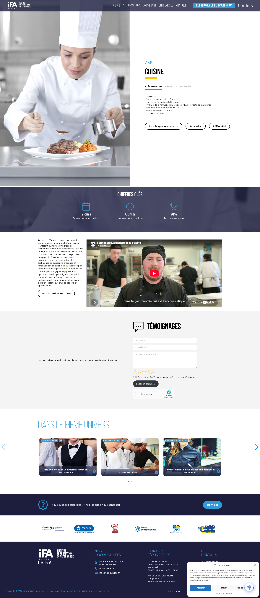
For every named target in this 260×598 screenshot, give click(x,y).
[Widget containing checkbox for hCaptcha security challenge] (153, 394)
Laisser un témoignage (145, 384)
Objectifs (171, 86)
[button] (254, 565)
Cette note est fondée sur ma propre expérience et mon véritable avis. (167, 377)
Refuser (223, 588)
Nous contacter (176, 591)
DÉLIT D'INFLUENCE (78, 591)
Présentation (153, 86)
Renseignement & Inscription (214, 5)
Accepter (201, 588)
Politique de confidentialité (223, 593)
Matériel (185, 86)
